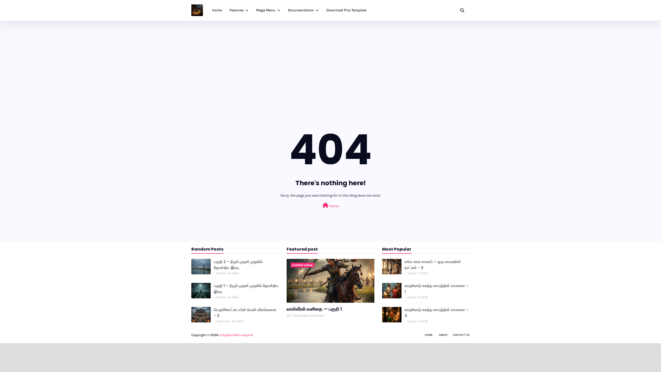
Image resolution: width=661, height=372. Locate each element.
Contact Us (461, 335)
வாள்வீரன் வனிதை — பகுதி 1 (314, 309)
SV (289, 315)
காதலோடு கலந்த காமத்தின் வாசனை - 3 (436, 312)
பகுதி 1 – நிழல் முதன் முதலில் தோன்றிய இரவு (246, 288)
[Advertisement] (330, 59)
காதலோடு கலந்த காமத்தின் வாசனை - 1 (436, 288)
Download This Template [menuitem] (346, 10)
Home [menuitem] (217, 10)
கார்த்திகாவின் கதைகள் (236, 335)
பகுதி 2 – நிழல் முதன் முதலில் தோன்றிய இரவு (238, 264)
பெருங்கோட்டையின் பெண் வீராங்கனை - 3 (245, 312)
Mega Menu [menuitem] (266, 10)
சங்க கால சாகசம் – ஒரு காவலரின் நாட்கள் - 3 (433, 264)
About (443, 335)
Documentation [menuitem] (301, 10)
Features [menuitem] (237, 10)
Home (333, 206)
